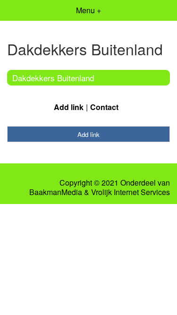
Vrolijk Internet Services (130, 192)
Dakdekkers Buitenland (53, 78)
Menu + (88, 10)
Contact (104, 107)
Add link (69, 107)
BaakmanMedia (55, 192)
